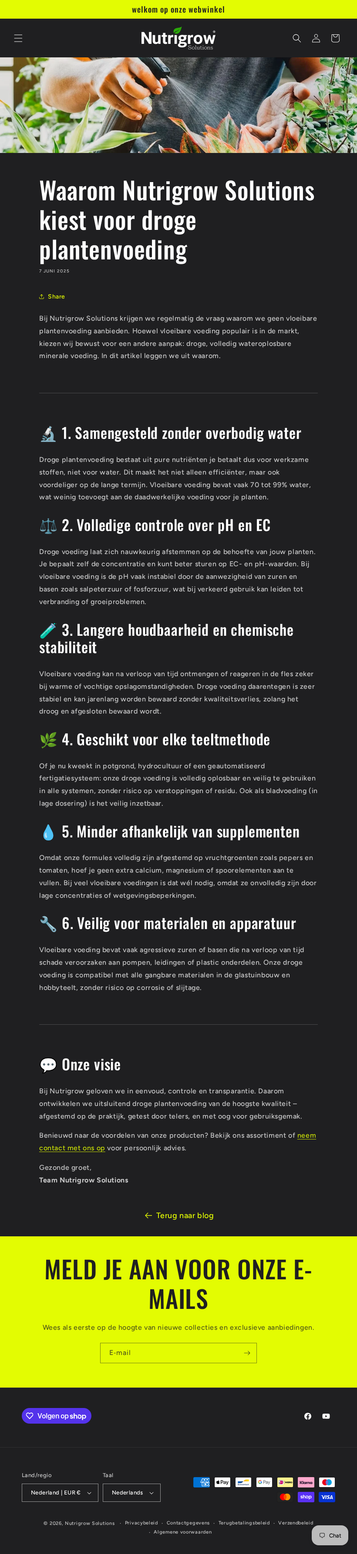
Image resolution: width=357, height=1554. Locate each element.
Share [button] (56, 296)
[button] (18, 38)
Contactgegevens (188, 1523)
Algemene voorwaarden (183, 1532)
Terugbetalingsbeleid (244, 1523)
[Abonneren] (246, 1353)
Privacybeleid (141, 1523)
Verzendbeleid (295, 1523)
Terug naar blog (185, 1215)
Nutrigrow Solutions (90, 1523)
